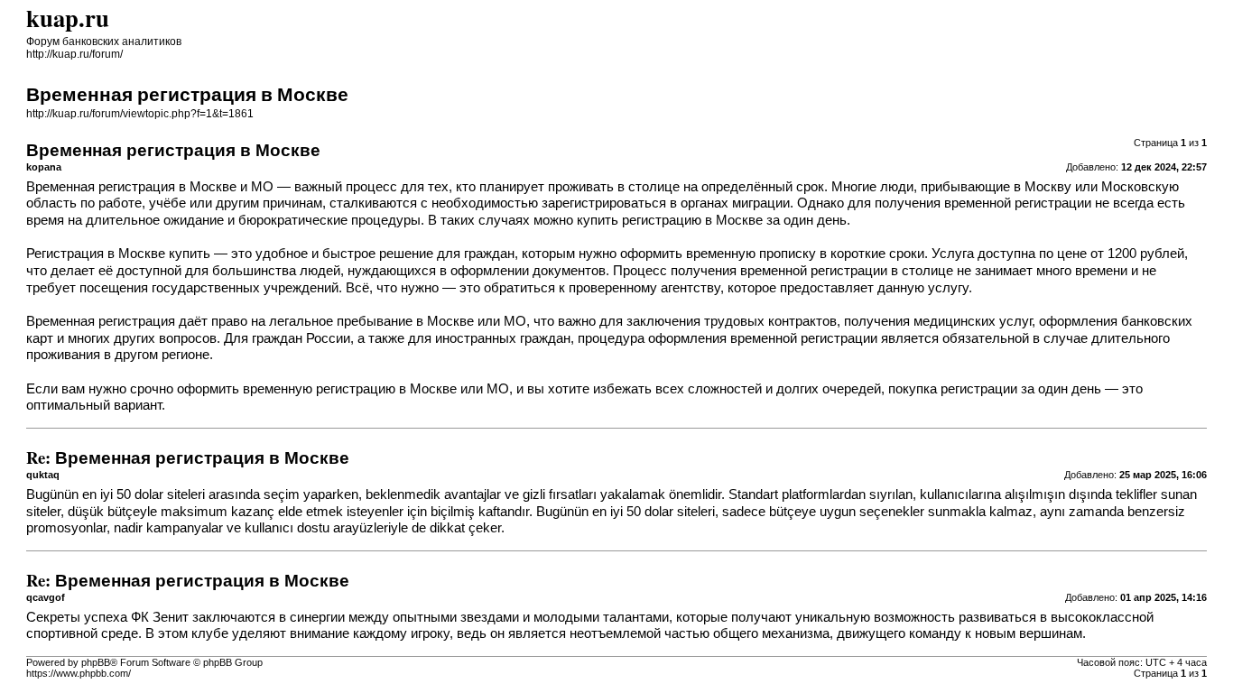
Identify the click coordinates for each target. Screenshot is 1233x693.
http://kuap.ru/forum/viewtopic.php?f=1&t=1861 (140, 113)
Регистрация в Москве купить (118, 253)
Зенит (171, 617)
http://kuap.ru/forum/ (74, 54)
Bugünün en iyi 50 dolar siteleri (625, 511)
